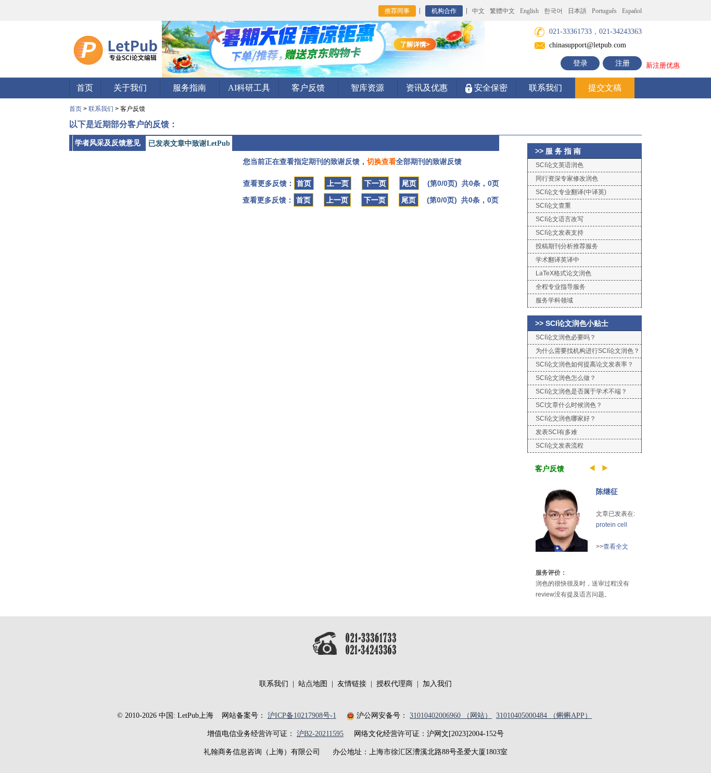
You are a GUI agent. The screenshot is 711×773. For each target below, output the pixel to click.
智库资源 (367, 87)
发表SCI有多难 (556, 432)
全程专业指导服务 (561, 286)
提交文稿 (604, 87)
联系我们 (545, 87)
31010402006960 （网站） (451, 715)
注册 (622, 63)
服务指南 (189, 87)
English (529, 11)
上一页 (338, 183)
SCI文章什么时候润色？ (569, 405)
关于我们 (130, 87)
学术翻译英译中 (557, 259)
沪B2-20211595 (320, 734)
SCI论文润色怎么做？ (566, 378)
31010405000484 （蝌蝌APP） (544, 715)
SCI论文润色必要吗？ (566, 337)
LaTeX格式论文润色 (563, 273)
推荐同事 (397, 11)
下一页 (375, 183)
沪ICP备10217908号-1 (302, 715)
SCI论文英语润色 (559, 165)
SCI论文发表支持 (559, 232)
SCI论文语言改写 (559, 219)
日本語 (577, 11)
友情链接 (351, 684)
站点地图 (312, 684)
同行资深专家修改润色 (567, 178)
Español (632, 11)
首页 (85, 87)
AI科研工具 (249, 87)
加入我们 (437, 684)
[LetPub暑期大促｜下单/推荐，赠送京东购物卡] (323, 49)
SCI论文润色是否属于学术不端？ (581, 391)
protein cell (611, 524)
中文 (478, 11)
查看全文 (615, 546)
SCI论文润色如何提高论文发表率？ (584, 364)
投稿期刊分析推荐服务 (567, 246)
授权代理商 (394, 684)
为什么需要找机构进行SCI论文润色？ (588, 350)
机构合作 (443, 11)
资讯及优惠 (427, 87)
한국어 (553, 11)
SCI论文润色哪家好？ (566, 418)
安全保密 (489, 87)
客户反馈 (308, 87)
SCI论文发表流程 (559, 445)
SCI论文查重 (553, 205)
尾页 (409, 183)
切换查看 (381, 161)
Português (604, 11)
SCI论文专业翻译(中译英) (571, 192)
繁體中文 (502, 11)
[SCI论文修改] (115, 49)
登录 (580, 63)
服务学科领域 (554, 300)
